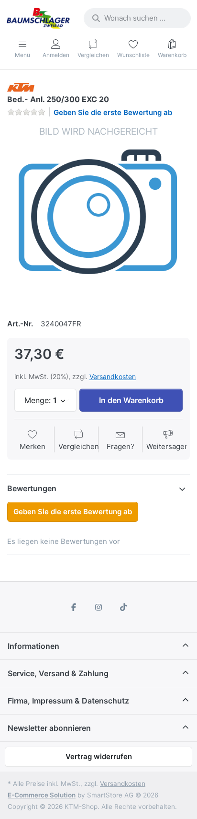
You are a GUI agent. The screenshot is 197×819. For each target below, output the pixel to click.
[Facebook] (74, 607)
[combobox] (137, 18)
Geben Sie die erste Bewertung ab (113, 112)
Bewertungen (31, 488)
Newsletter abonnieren (49, 728)
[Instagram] (98, 607)
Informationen (33, 646)
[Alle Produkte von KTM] (20, 86)
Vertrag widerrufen (99, 756)
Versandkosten (112, 376)
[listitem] (98, 216)
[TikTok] (123, 607)
